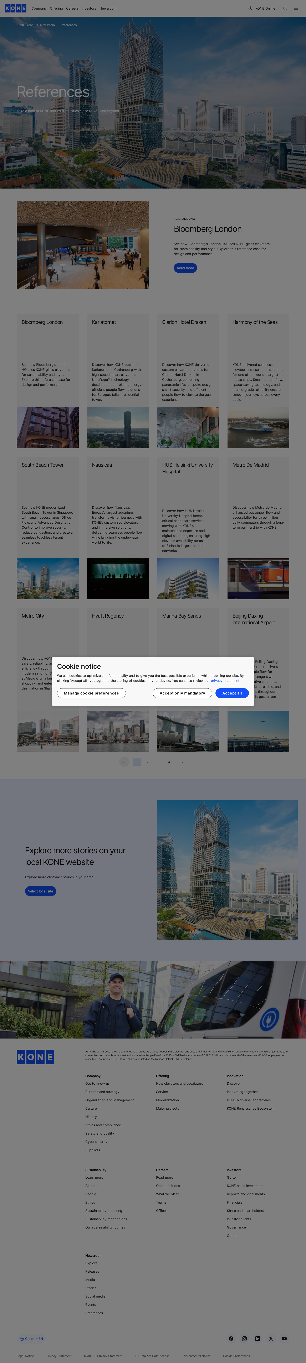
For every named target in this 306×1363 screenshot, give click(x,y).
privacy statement (225, 680)
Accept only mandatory (182, 693)
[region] (153, 681)
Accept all (232, 693)
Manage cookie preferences (91, 693)
